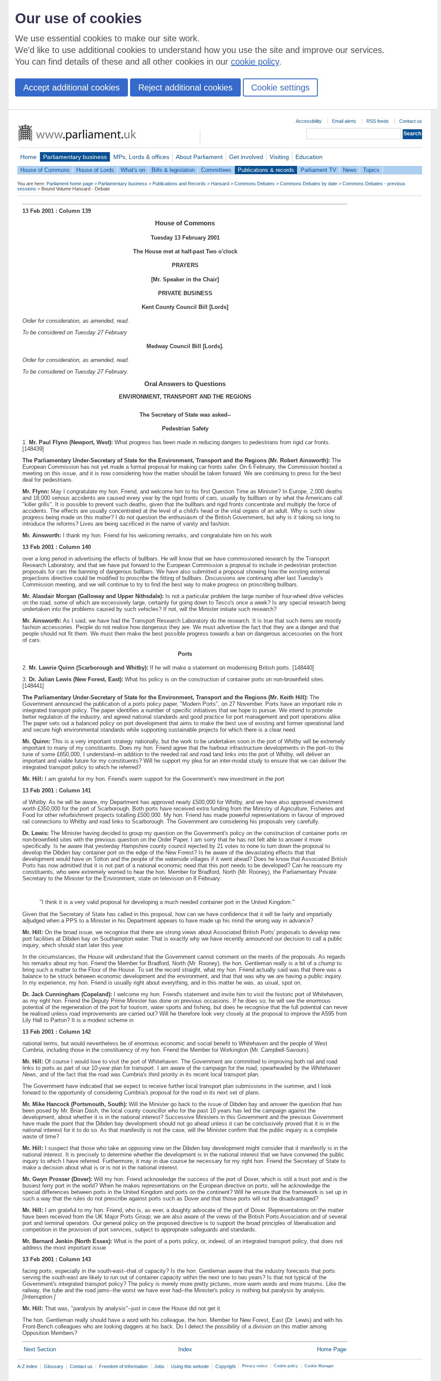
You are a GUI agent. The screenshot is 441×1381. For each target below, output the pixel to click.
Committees (216, 170)
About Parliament (199, 156)
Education (309, 156)
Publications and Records (179, 183)
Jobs (159, 1366)
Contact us (410, 121)
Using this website (190, 1366)
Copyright (225, 1366)
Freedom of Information (123, 1366)
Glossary (53, 1366)
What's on (133, 170)
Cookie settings (280, 87)
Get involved (246, 156)
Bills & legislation (173, 170)
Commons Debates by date (308, 183)
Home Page (331, 1349)
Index (185, 1349)
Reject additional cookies (185, 87)
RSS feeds (377, 121)
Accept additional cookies (71, 87)
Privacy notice (254, 1366)
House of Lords (95, 170)
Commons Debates (254, 183)
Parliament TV (318, 170)
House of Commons (45, 170)
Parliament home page (70, 183)
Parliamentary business (75, 156)
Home (28, 156)
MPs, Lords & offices (141, 156)
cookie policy (255, 61)
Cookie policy (286, 1366)
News (350, 170)
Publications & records (266, 170)
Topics (371, 170)
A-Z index (27, 1366)
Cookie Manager (319, 1366)
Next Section (40, 1349)
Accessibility (309, 121)
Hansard (220, 183)
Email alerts (344, 121)
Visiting (279, 156)
